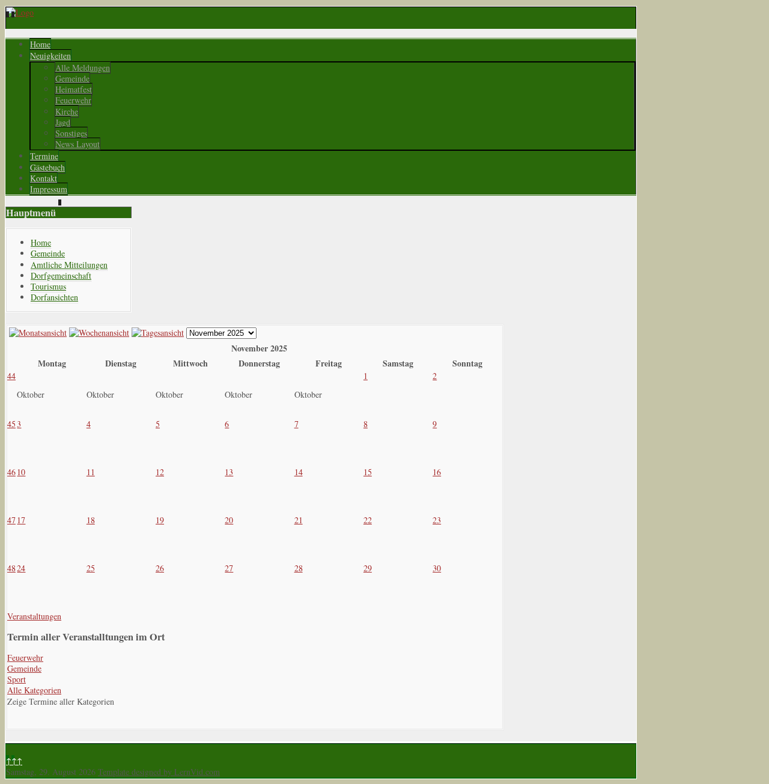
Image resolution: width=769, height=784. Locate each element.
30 (437, 568)
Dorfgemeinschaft (61, 275)
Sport (16, 679)
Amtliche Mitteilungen (69, 264)
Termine (44, 156)
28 (298, 568)
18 (91, 520)
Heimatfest (73, 89)
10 (21, 472)
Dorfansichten (54, 297)
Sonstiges (71, 133)
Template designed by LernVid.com (159, 771)
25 (91, 568)
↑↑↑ (14, 761)
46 (11, 472)
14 (298, 472)
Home (40, 44)
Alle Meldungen (82, 67)
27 (229, 568)
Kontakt (43, 178)
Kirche (66, 111)
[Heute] (158, 332)
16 (437, 472)
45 (11, 424)
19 (160, 520)
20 (229, 520)
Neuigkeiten (50, 55)
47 (11, 520)
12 (160, 472)
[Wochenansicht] (99, 332)
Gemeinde (72, 78)
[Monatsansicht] (38, 332)
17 (21, 520)
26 (160, 568)
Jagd (62, 122)
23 (437, 520)
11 (91, 472)
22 (367, 520)
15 (367, 472)
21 (298, 520)
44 (11, 375)
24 (21, 568)
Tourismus (48, 286)
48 (11, 568)
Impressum (48, 189)
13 (229, 472)
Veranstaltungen (34, 616)
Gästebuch (47, 167)
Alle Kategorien (34, 690)
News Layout (77, 144)
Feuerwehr (73, 100)
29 (367, 568)
